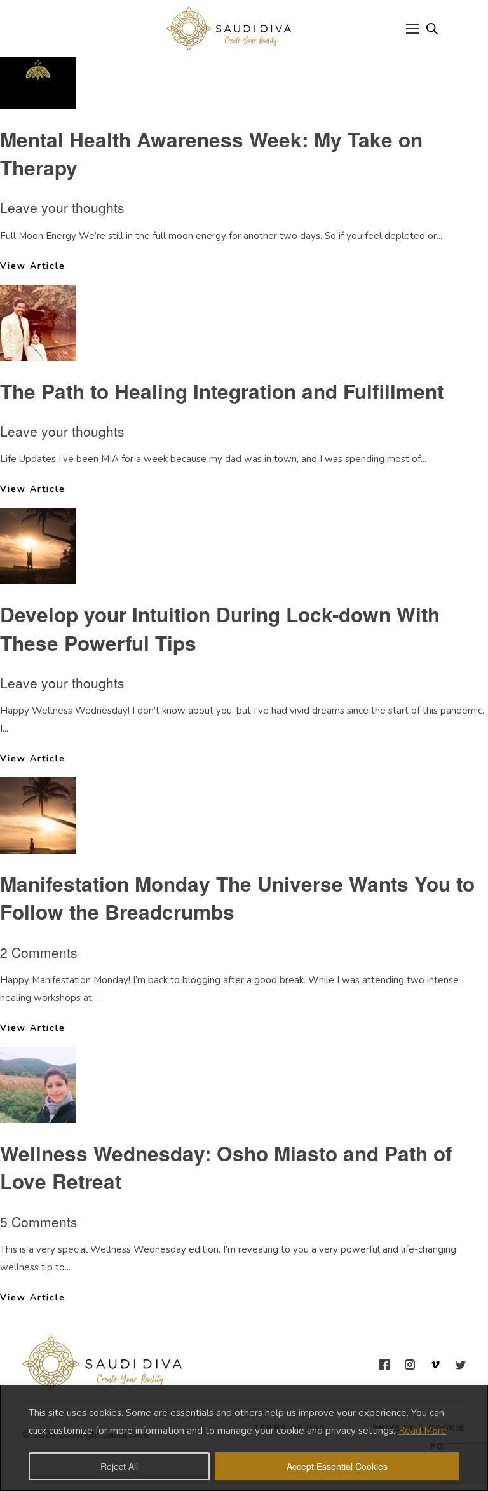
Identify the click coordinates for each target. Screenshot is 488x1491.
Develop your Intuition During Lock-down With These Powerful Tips (220, 628)
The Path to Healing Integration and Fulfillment (222, 391)
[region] (244, 1438)
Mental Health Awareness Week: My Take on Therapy (211, 153)
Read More (422, 1430)
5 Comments (39, 1221)
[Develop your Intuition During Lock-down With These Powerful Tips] (38, 574)
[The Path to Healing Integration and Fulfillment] (38, 350)
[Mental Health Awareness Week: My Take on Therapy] (38, 99)
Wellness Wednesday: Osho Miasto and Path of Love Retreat (226, 1167)
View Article (32, 266)
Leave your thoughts (62, 207)
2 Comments (39, 952)
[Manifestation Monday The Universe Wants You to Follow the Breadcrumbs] (38, 844)
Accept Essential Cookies (337, 1466)
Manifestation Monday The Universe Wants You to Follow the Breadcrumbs (237, 897)
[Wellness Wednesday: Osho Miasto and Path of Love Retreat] (38, 1113)
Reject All (119, 1466)
